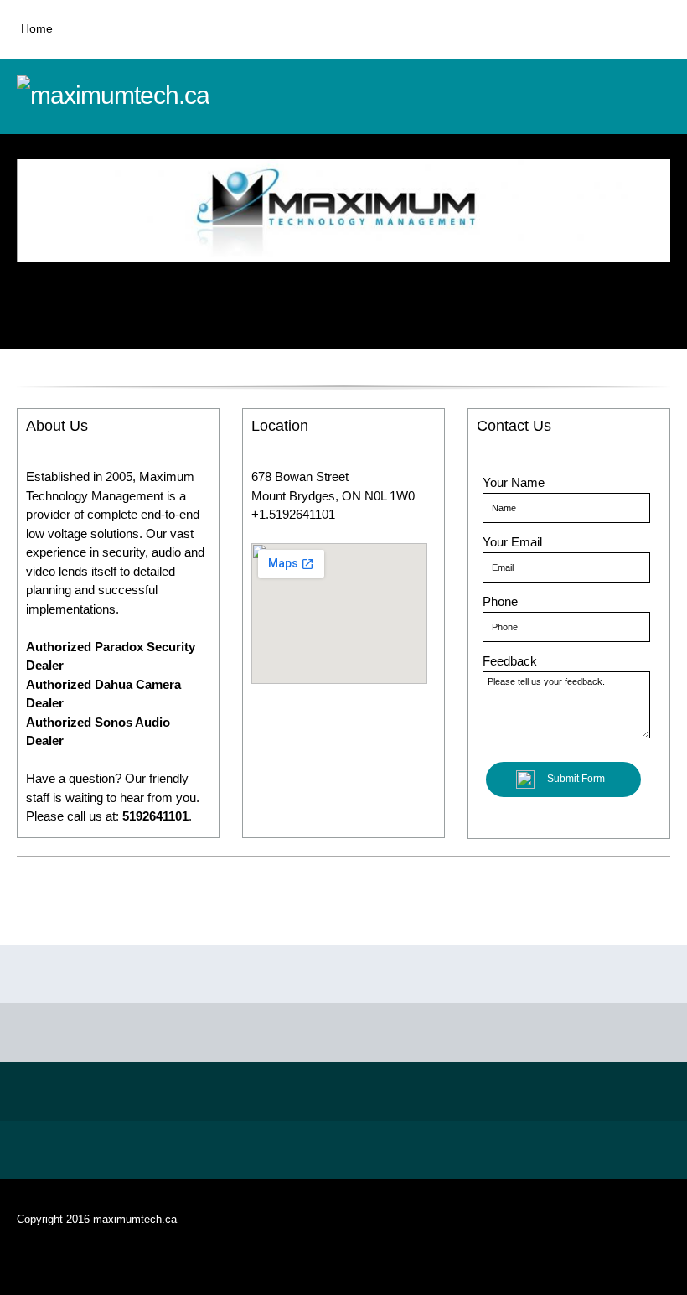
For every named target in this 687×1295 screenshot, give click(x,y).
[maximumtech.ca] (142, 96)
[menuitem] (37, 38)
